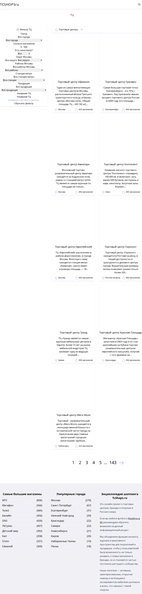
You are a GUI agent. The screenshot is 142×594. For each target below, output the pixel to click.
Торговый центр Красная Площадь (120, 332)
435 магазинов (133, 192)
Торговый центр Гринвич (120, 81)
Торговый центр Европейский (73, 246)
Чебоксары (63, 446)
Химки (61, 360)
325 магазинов (86, 446)
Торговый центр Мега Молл (73, 415)
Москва (61, 109)
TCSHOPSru (9, 4)
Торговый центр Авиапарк (73, 164)
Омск (107, 192)
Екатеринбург (112, 109)
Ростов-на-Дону (112, 277)
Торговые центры (68, 29)
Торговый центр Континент (121, 164)
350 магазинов (133, 360)
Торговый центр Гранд (73, 332)
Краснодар (110, 360)
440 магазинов (86, 192)
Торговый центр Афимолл (73, 81)
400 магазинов (86, 277)
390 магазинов (86, 360)
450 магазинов (86, 109)
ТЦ (72, 15)
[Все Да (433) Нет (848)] (23, 53)
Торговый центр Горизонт (121, 246)
